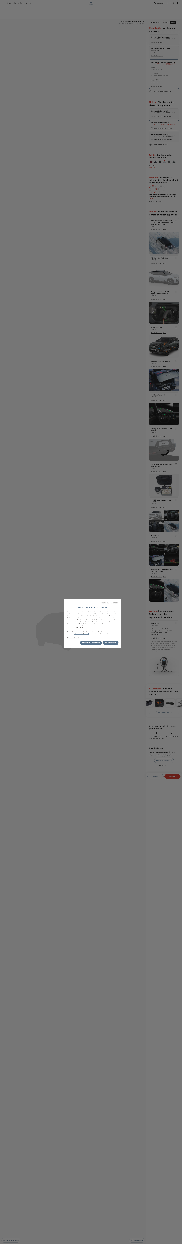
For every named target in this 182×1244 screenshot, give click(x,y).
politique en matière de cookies (81, 633)
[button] (109, 603)
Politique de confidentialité (73, 637)
